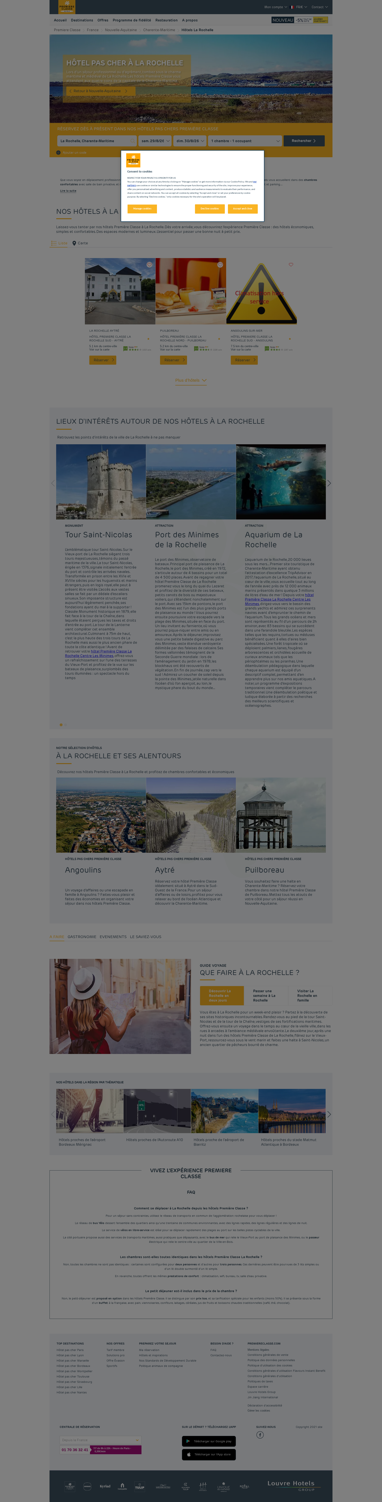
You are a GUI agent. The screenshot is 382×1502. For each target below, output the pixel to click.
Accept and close (242, 208)
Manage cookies (142, 208)
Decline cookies (210, 208)
